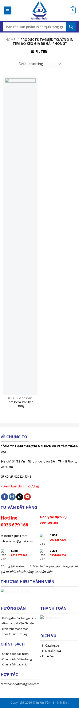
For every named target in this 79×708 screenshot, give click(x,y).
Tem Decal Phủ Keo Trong (20, 404)
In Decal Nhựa (51, 651)
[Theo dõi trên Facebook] (4, 496)
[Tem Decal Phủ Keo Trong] (20, 236)
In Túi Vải (48, 656)
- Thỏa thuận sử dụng (14, 634)
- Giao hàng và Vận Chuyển (17, 623)
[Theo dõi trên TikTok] (19, 496)
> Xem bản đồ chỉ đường (20, 486)
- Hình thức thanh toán (14, 629)
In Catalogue (50, 645)
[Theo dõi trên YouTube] (27, 496)
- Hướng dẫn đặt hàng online (18, 618)
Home (10, 39)
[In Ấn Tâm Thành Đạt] (39, 10)
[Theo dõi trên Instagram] (12, 496)
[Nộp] (71, 26)
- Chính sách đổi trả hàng (16, 659)
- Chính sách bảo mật (14, 664)
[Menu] (7, 10)
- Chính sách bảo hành (15, 654)
